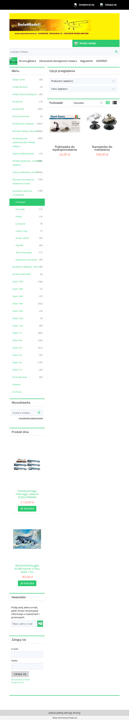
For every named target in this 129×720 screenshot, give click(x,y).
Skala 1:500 (18, 288)
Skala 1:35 (17, 347)
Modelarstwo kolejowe (23, 123)
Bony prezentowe (21, 116)
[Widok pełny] (115, 102)
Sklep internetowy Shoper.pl (64, 717)
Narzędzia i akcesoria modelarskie (22, 192)
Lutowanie (20, 223)
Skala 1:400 (18, 296)
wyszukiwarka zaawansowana (31, 418)
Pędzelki (19, 245)
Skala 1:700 (18, 281)
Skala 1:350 (18, 303)
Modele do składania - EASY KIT (27, 266)
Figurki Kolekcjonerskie (23, 153)
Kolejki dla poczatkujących (25, 94)
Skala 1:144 (18, 325)
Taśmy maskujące (24, 252)
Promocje (17, 391)
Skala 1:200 (18, 310)
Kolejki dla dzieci (20, 86)
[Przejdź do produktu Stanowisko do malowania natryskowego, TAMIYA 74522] (102, 127)
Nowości (17, 384)
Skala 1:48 (17, 340)
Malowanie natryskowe (26, 259)
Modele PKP (18, 109)
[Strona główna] (64, 25)
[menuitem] (27, 61)
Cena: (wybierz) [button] (59, 88)
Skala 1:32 (17, 362)
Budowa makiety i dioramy (25, 131)
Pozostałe (20, 209)
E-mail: (15, 648)
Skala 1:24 (17, 355)
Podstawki (20, 202)
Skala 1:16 (17, 369)
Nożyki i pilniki (22, 238)
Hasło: (14, 660)
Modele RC (18, 101)
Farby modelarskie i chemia (25, 172)
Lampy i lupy (22, 231)
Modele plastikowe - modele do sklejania (27, 162)
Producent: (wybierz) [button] (62, 80)
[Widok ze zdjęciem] (108, 102)
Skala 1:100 (18, 318)
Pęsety (19, 216)
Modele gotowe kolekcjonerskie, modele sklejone (24, 142)
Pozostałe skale (20, 377)
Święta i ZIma (19, 79)
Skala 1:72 (17, 332)
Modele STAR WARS (22, 274)
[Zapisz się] (40, 624)
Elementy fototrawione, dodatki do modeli (24, 181)
